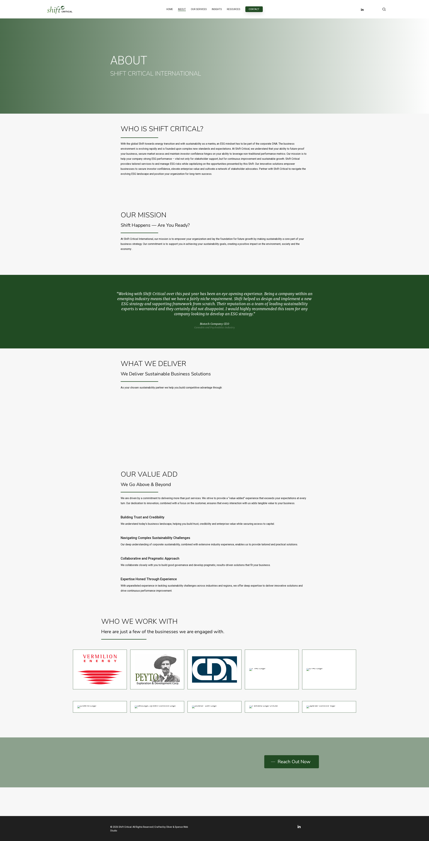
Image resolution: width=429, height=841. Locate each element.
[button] (291, 761)
